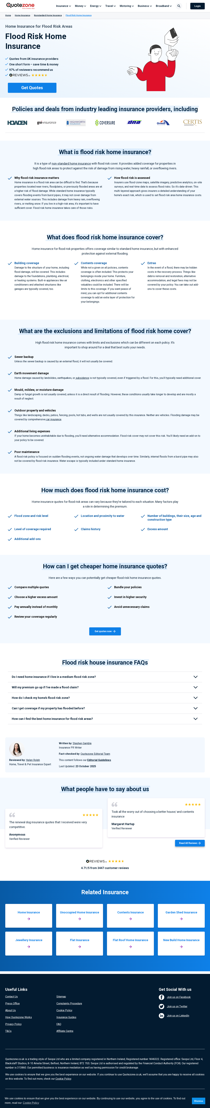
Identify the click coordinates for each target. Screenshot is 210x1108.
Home (8, 15)
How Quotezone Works (18, 1017)
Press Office (12, 1003)
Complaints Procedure (69, 1003)
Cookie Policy (64, 1010)
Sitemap (61, 996)
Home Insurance (22, 15)
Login (197, 6)
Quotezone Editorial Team (95, 753)
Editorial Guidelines (99, 760)
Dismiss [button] (198, 1101)
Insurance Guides (66, 1017)
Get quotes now (103, 631)
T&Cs (8, 1031)
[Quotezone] (20, 6)
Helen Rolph (33, 760)
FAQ (58, 1024)
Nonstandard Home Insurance (48, 15)
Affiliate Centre (64, 1031)
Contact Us (11, 996)
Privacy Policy (13, 1024)
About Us (10, 1010)
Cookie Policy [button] (31, 1102)
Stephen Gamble (82, 743)
